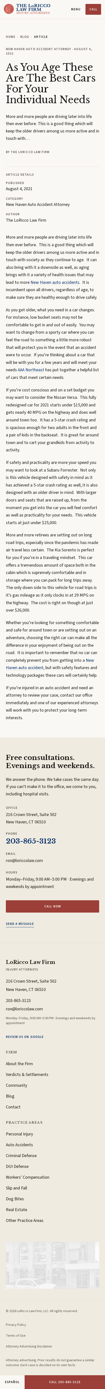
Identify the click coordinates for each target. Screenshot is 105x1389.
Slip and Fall (16, 1188)
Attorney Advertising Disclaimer (29, 1346)
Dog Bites (15, 1199)
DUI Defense (17, 1166)
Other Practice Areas (24, 1220)
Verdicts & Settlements (27, 1075)
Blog (24, 37)
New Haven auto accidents (55, 282)
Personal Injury (19, 1134)
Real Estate (16, 1210)
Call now (52, 906)
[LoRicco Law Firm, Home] (27, 9)
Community (16, 1085)
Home (10, 37)
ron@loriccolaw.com (24, 861)
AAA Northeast (31, 370)
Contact (13, 1107)
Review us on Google (25, 1037)
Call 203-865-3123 (65, 1382)
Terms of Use (16, 1335)
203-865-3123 (31, 841)
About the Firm (19, 1064)
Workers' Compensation (27, 1177)
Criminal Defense (21, 1156)
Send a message (20, 924)
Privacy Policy (16, 1324)
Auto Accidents (19, 1145)
